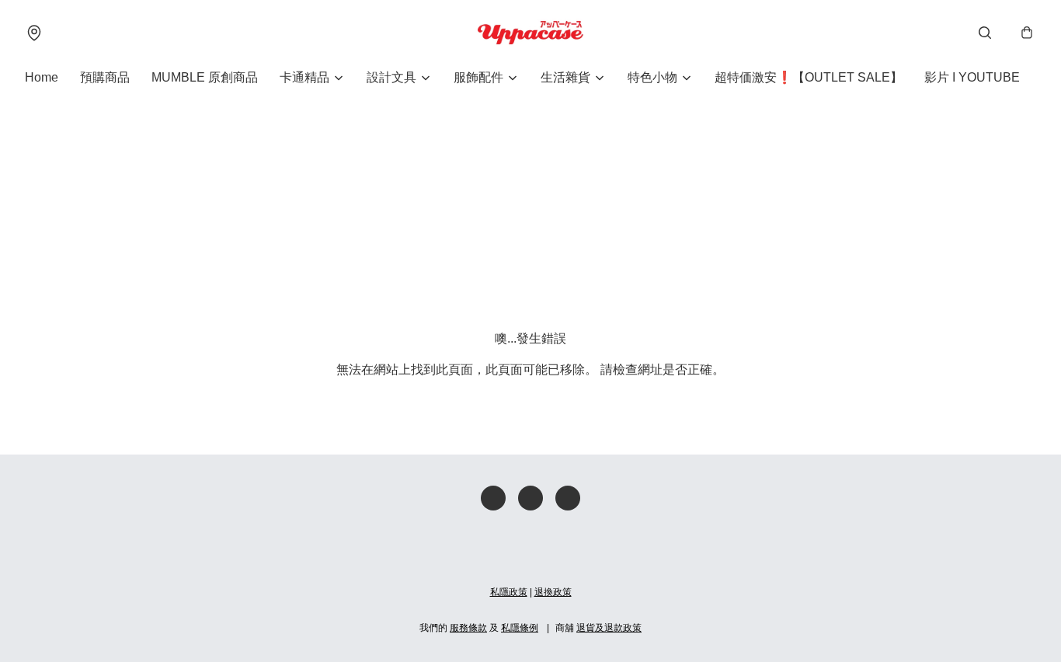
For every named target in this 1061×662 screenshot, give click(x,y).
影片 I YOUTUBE (972, 77)
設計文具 (391, 77)
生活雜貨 (565, 77)
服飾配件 (478, 77)
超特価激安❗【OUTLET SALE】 (809, 77)
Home (41, 77)
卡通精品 (304, 77)
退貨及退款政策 (609, 627)
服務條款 (468, 627)
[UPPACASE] (530, 33)
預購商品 (105, 77)
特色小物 (652, 77)
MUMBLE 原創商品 (204, 77)
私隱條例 (519, 627)
